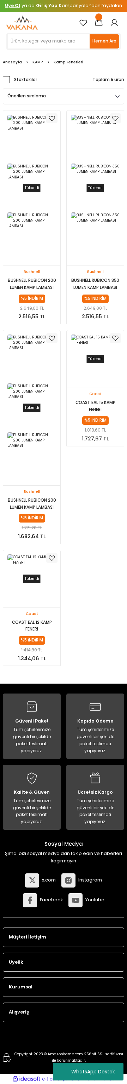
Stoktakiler (25, 79)
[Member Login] (114, 22)
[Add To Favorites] (52, 118)
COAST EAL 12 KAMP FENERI (32, 626)
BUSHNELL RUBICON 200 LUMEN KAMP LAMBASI (32, 284)
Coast (95, 393)
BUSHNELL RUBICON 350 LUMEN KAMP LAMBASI (95, 284)
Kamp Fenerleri (68, 62)
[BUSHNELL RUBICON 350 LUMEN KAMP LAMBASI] (95, 139)
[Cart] (98, 22)
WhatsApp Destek (93, 1071)
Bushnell (32, 271)
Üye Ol (12, 5)
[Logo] (22, 22)
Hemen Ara (104, 41)
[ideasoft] (26, 1079)
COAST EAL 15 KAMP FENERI (95, 406)
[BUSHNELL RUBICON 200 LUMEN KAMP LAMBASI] (31, 139)
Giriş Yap (47, 5)
